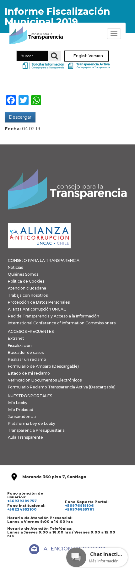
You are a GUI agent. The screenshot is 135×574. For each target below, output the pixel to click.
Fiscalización (20, 345)
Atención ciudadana (27, 288)
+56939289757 (22, 501)
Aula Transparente (25, 437)
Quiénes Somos (23, 274)
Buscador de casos (26, 352)
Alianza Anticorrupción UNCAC (37, 309)
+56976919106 (79, 505)
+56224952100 (22, 509)
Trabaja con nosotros (28, 295)
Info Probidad (20, 409)
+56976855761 (79, 509)
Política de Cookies (26, 281)
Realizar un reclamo (27, 359)
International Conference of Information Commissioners (62, 323)
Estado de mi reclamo (29, 373)
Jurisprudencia (22, 416)
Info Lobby (17, 402)
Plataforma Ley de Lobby (31, 423)
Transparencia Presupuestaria (36, 430)
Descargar (20, 117)
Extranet (16, 338)
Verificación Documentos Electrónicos (45, 380)
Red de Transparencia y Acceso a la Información (53, 316)
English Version (88, 56)
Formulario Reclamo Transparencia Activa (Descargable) (62, 387)
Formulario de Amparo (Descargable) (43, 366)
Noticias (15, 267)
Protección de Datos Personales (39, 302)
